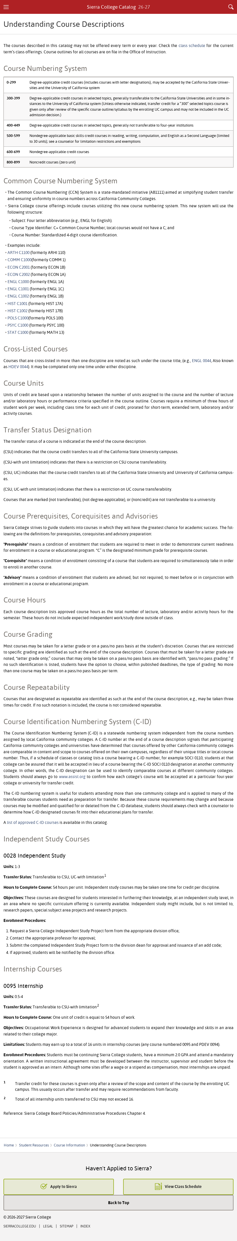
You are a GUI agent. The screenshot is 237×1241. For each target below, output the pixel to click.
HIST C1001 (17, 303)
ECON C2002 (19, 274)
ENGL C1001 (18, 288)
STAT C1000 (18, 332)
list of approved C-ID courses (33, 822)
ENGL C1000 (18, 281)
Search (231, 7)
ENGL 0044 (201, 360)
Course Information (69, 1145)
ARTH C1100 (18, 252)
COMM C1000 (20, 259)
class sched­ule (192, 45)
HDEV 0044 (18, 366)
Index (85, 1226)
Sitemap (66, 1226)
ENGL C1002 (18, 296)
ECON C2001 (19, 267)
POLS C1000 (18, 318)
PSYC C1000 (18, 325)
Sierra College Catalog (118, 7)
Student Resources (34, 1145)
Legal (48, 1226)
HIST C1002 (17, 310)
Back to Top (118, 1202)
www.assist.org (72, 776)
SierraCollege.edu (19, 1226)
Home (9, 1145)
